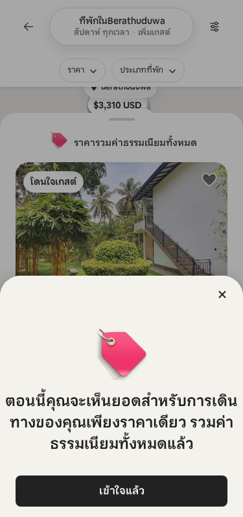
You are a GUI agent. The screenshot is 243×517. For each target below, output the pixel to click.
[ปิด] (222, 294)
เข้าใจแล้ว (122, 491)
